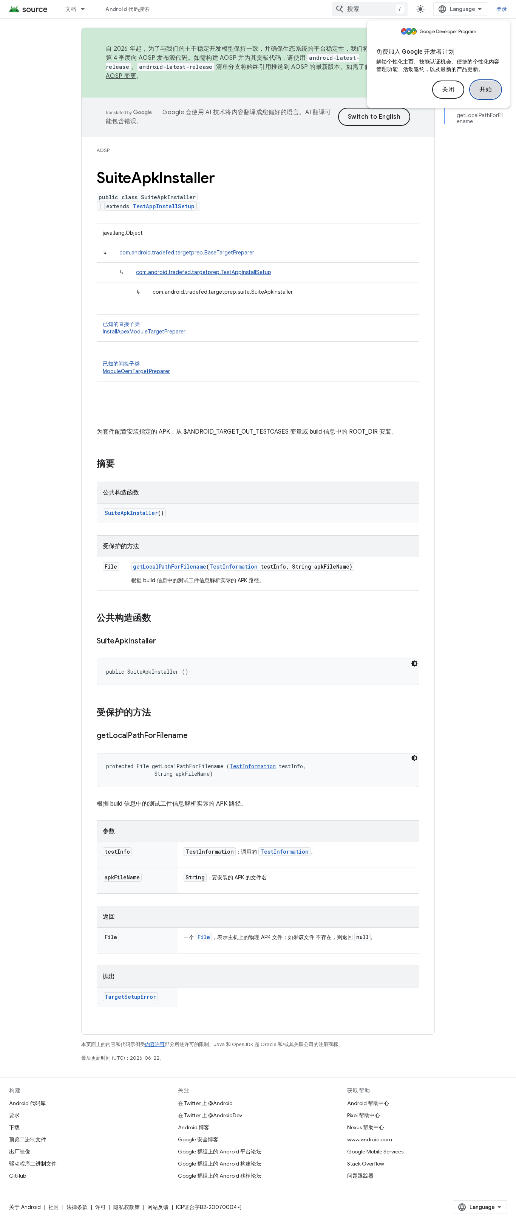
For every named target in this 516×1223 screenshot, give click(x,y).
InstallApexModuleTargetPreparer (144, 331)
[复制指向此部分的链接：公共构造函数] (158, 618)
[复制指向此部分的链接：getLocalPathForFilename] (195, 736)
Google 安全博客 (198, 1139)
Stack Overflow (365, 1163)
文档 (70, 9)
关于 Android (25, 1207)
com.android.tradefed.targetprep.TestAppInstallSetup (203, 272)
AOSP (103, 150)
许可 (100, 1207)
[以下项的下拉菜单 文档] (86, 9)
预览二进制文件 (27, 1139)
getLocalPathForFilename (169, 566)
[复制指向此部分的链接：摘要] (122, 464)
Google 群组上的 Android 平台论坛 (219, 1151)
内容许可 (155, 1044)
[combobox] (370, 9)
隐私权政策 (126, 1207)
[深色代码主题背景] (414, 663)
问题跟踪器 (360, 1175)
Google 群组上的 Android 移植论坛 (219, 1175)
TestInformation (233, 566)
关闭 (448, 89)
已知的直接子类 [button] (144, 328)
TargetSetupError (130, 996)
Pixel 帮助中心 (363, 1115)
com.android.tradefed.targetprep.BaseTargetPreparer (186, 252)
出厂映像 (19, 1151)
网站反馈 (157, 1207)
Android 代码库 (27, 1103)
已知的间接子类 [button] (136, 367)
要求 (14, 1115)
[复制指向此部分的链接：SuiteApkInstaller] (163, 641)
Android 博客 (193, 1127)
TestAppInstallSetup (164, 206)
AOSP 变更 (121, 76)
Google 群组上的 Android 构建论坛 (219, 1163)
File (204, 937)
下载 (14, 1127)
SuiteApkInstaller (131, 512)
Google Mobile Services (375, 1151)
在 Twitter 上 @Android (205, 1103)
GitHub (17, 1175)
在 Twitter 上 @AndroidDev (210, 1115)
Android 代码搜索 (127, 9)
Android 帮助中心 (368, 1103)
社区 (53, 1207)
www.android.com (369, 1139)
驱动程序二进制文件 (33, 1163)
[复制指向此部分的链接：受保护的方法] (158, 713)
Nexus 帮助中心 (365, 1127)
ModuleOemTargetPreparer (136, 371)
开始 (485, 89)
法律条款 (77, 1207)
